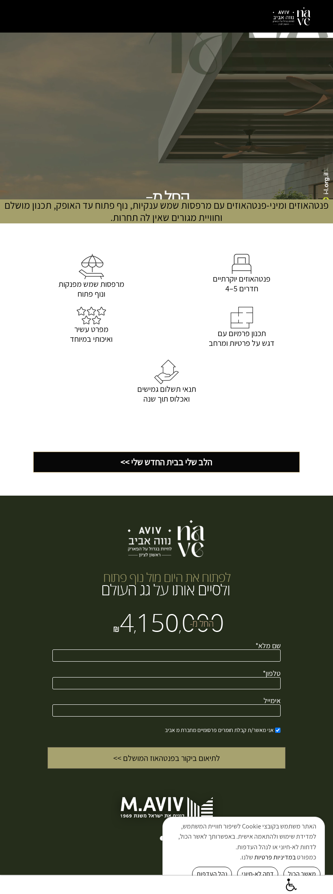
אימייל (272, 701)
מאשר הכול (302, 874)
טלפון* (272, 674)
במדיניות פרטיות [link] (275, 857)
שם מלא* (268, 646)
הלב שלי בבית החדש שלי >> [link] (166, 462)
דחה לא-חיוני (258, 874)
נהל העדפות (212, 874)
